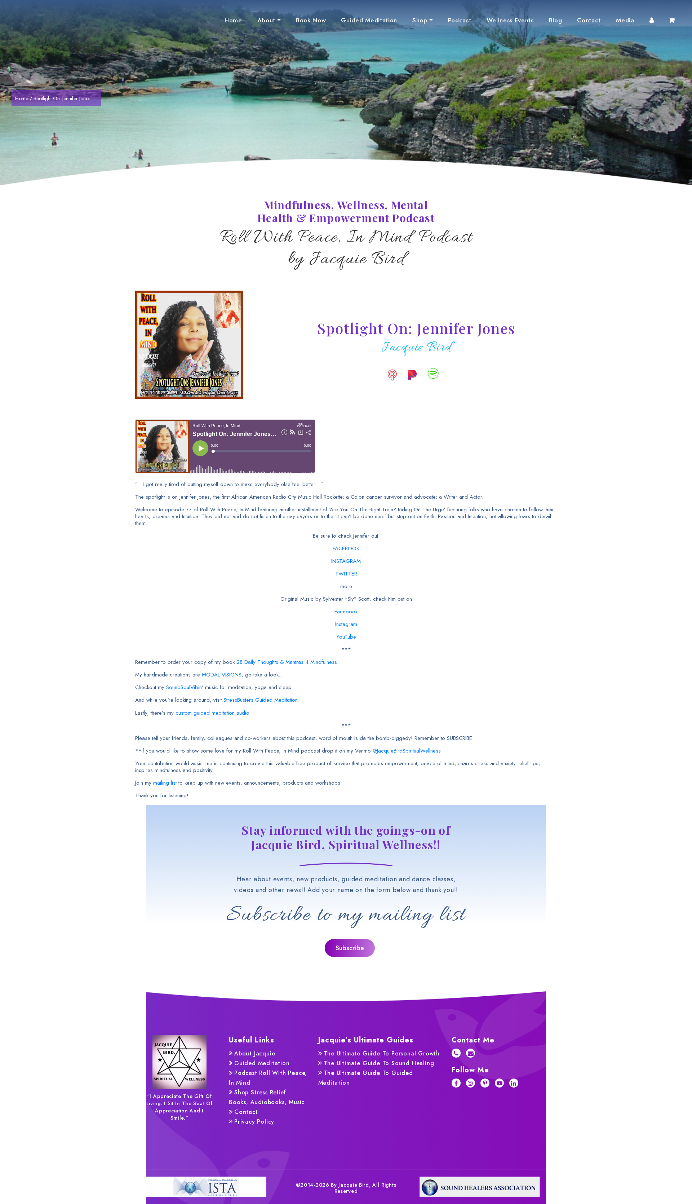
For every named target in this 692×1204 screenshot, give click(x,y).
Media (625, 20)
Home (233, 20)
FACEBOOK (346, 548)
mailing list (165, 783)
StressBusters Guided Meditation (260, 700)
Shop (419, 20)
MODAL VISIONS (221, 675)
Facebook (346, 612)
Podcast (459, 20)
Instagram (346, 624)
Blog (555, 20)
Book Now (311, 20)
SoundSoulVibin (184, 687)
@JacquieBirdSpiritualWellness (407, 751)
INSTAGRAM (346, 561)
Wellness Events (510, 20)
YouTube (346, 637)
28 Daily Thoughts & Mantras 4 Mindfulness (286, 662)
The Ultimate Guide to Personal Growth (382, 1053)
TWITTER (346, 574)
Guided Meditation (369, 20)
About (266, 20)
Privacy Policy (254, 1121)
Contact (589, 20)
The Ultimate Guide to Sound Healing (379, 1063)
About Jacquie (254, 1053)
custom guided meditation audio (212, 713)
